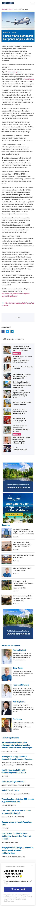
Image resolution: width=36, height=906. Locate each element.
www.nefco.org (28, 79)
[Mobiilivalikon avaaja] (32, 3)
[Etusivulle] (13, 2)
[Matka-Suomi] (18, 477)
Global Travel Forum (10, 790)
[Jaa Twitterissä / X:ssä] (7, 331)
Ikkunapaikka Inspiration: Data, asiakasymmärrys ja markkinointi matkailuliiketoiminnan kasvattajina (17, 745)
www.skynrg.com (14, 72)
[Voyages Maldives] (18, 508)
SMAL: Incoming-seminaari (13, 781)
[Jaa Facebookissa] (3, 331)
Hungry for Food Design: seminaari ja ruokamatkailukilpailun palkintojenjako (17, 850)
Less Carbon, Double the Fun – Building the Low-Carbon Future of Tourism (16, 836)
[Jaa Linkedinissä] (12, 331)
